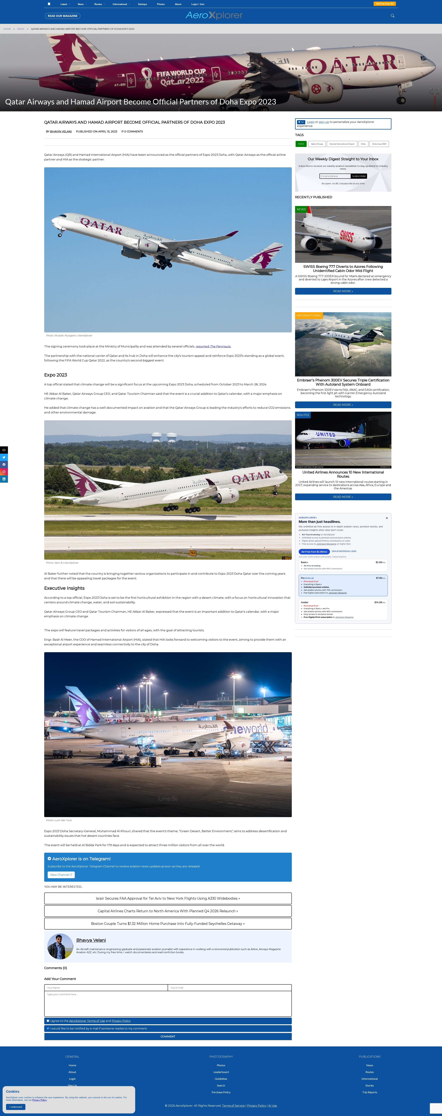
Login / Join (197, 4)
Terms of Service (233, 1105)
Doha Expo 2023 (379, 144)
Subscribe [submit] (359, 176)
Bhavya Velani (91, 940)
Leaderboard (221, 1072)
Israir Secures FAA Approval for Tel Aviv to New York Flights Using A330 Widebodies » (168, 898)
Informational (370, 1078)
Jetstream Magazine (326, 544)
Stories (370, 1085)
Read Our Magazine (63, 16)
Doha (363, 144)
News (369, 1065)
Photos (161, 4)
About (178, 4)
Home (72, 1065)
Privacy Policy (39, 1100)
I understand (15, 1107)
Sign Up (72, 1085)
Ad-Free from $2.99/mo (314, 551)
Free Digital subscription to (316, 593)
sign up (324, 122)
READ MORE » (343, 291)
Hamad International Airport (342, 144)
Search (221, 1085)
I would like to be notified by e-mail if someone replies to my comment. (98, 1028)
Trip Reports (369, 1092)
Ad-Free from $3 (384, 3)
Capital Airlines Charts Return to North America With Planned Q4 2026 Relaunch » (168, 911)
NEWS (20, 28)
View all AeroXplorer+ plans (344, 551)
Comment (168, 1036)
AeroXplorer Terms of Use (87, 1021)
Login (311, 122)
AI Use (272, 1105)
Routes (370, 1072)
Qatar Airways (317, 144)
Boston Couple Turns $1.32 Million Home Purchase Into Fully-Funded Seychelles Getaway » (168, 924)
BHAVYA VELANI (61, 131)
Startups (142, 4)
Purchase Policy (221, 1092)
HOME (7, 28)
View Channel (60, 874)
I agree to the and (90, 1021)
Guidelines (221, 1078)
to (319, 617)
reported (213, 346)
